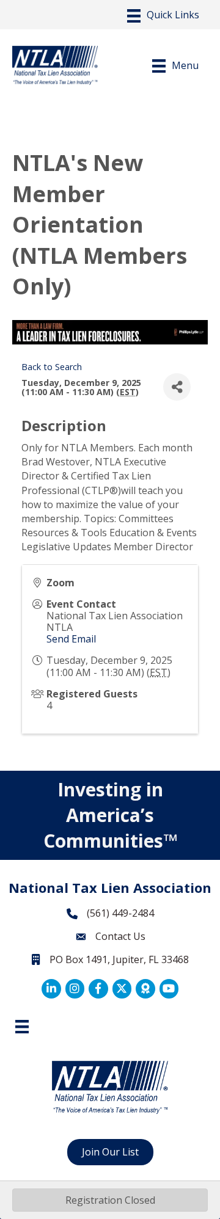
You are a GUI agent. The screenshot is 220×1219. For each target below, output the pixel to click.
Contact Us (120, 936)
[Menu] (163, 16)
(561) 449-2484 (120, 913)
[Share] (177, 387)
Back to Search (51, 367)
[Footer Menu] (22, 1026)
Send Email (71, 639)
